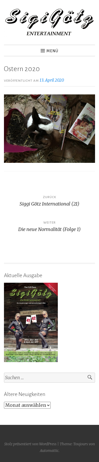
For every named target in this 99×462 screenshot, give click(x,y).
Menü (52, 51)
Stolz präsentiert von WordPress (30, 444)
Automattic (49, 450)
